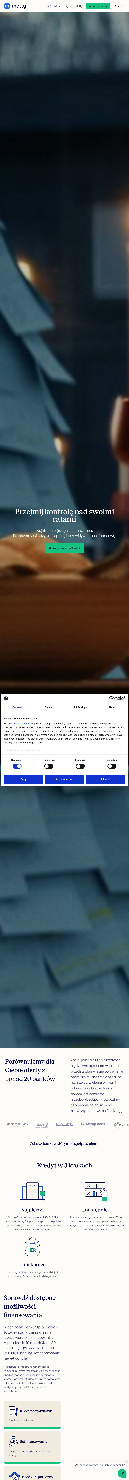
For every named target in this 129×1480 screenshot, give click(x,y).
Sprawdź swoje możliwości (64, 548)
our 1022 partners (23, 723)
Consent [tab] (17, 707)
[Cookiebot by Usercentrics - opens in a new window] (111, 698)
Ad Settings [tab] (80, 707)
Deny (23, 779)
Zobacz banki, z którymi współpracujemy (64, 1143)
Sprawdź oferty (98, 6)
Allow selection (64, 779)
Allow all (105, 779)
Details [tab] (49, 707)
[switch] (48, 766)
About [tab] (112, 707)
